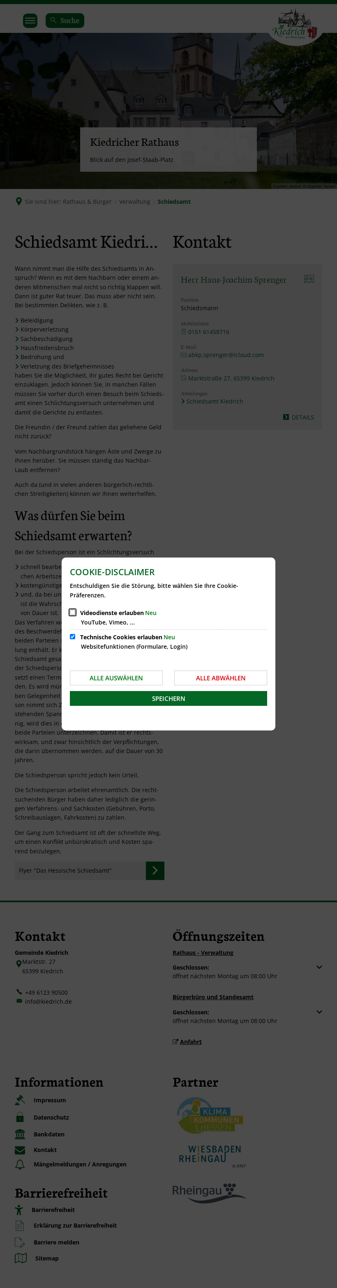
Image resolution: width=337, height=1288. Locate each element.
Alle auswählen (116, 678)
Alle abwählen (221, 678)
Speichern (168, 698)
